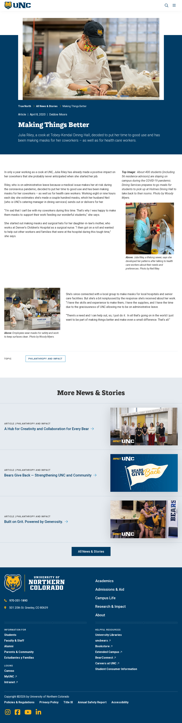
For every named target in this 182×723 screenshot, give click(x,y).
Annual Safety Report (92, 702)
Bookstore (102, 646)
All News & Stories (47, 106)
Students (10, 635)
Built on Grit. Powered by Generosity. (33, 522)
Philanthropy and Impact (45, 358)
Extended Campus (107, 652)
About (100, 615)
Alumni (8, 646)
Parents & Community (19, 652)
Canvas (9, 670)
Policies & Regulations (19, 702)
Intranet (9, 682)
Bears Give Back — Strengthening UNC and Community (48, 475)
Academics (104, 581)
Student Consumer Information (116, 669)
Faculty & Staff (14, 640)
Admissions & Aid (109, 589)
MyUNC (9, 676)
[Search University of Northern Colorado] (166, 5)
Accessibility (120, 702)
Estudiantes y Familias (19, 657)
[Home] (17, 5)
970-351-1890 (18, 600)
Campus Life (105, 598)
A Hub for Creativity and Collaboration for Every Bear (46, 429)
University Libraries (108, 635)
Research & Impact (110, 606)
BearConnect (104, 657)
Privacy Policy (48, 702)
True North (24, 106)
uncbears (101, 640)
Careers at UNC (105, 663)
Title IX (68, 702)
